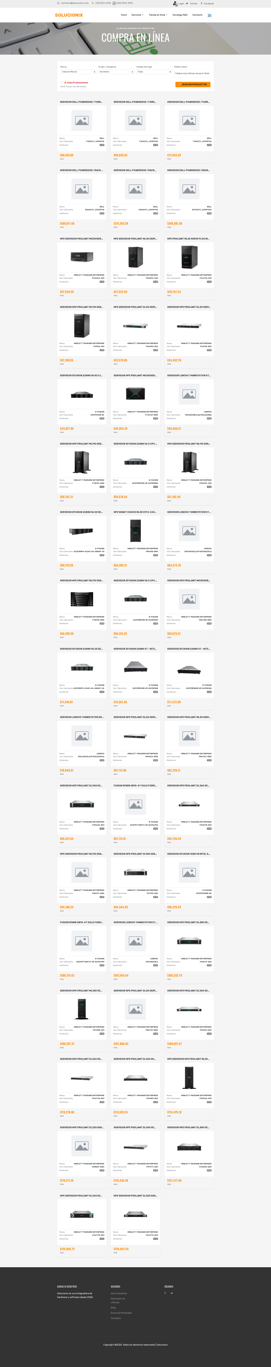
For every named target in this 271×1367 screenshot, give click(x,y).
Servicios (136, 15)
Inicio (124, 15)
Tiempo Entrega (144, 67)
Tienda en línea (157, 15)
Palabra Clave (180, 67)
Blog (113, 1307)
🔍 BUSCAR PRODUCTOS (193, 84)
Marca (63, 67)
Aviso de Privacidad (121, 1313)
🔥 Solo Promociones (76, 82)
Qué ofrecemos (119, 1293)
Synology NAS (180, 15)
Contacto (197, 15)
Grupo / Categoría (107, 67)
